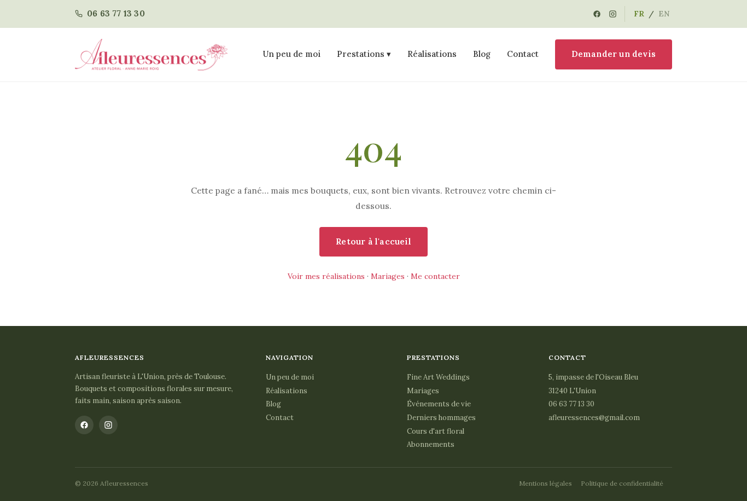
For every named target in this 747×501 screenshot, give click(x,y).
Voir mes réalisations (326, 276)
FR (639, 14)
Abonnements (430, 444)
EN (664, 14)
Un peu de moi (291, 54)
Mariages (388, 276)
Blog (482, 54)
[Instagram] (613, 14)
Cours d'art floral (435, 431)
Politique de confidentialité (622, 483)
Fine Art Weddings (438, 377)
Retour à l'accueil (373, 241)
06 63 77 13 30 (571, 404)
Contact (523, 54)
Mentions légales (545, 483)
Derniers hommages (441, 417)
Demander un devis (613, 54)
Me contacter (435, 276)
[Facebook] (597, 14)
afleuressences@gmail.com (594, 417)
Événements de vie (439, 404)
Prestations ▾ (364, 54)
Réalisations (432, 54)
